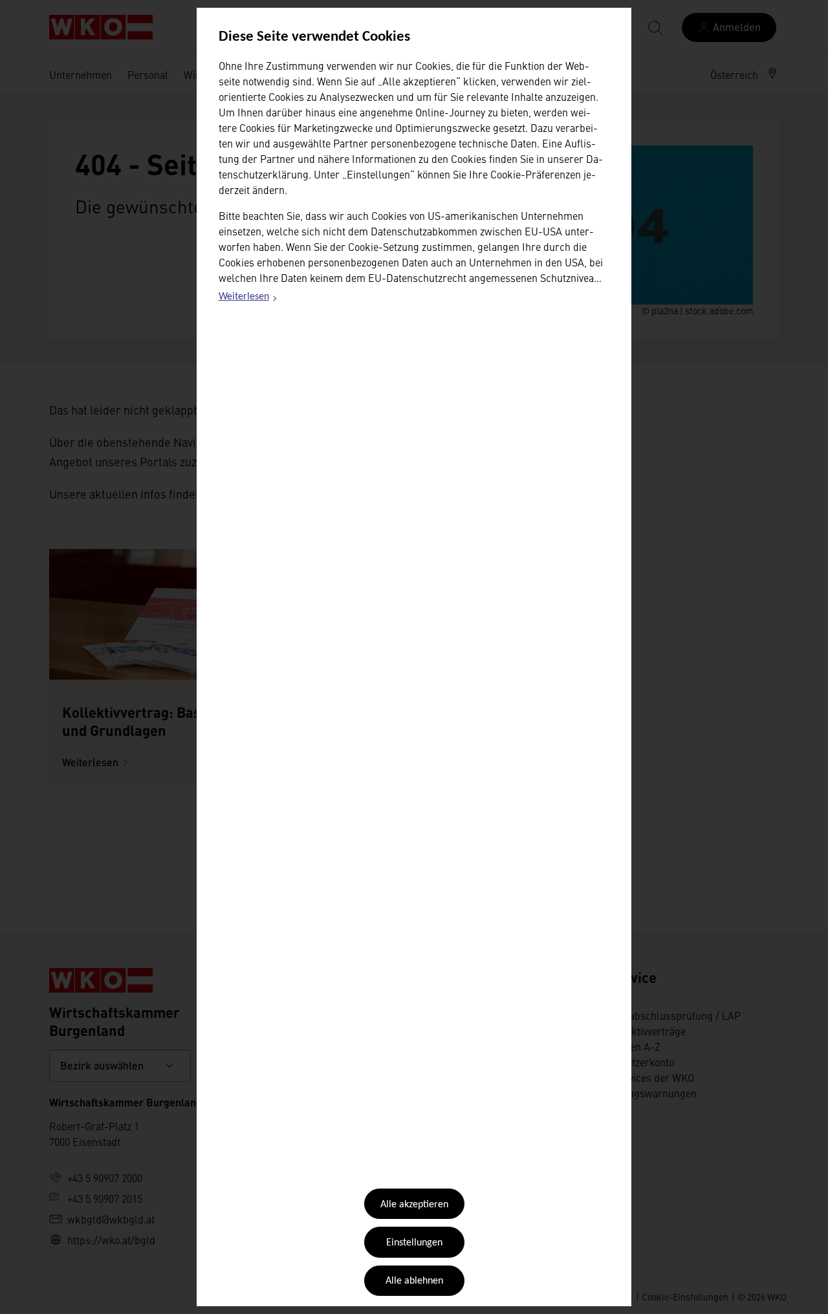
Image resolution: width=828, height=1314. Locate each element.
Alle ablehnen (414, 1281)
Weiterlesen (248, 299)
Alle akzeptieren (414, 1205)
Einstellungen (414, 1243)
